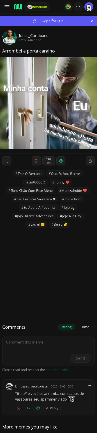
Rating (67, 327)
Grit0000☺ (37, 182)
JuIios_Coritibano (33, 35)
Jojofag (69, 207)
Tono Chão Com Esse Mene (32, 190)
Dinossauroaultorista (31, 386)
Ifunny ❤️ (62, 182)
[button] (78, 6)
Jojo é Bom (73, 199)
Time (85, 327)
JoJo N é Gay (71, 216)
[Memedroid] (18, 6)
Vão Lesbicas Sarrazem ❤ (36, 199)
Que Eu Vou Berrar (65, 173)
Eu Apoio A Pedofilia (39, 207)
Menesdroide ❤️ (74, 190)
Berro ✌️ (61, 224)
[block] (91, 37)
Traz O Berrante (30, 173)
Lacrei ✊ (37, 224)
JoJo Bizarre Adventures (35, 216)
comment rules (57, 369)
